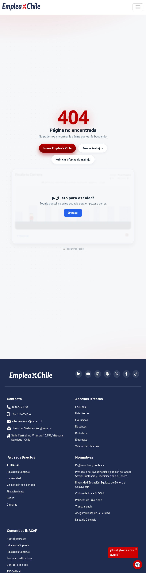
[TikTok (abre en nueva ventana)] (136, 374)
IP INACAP (13, 465)
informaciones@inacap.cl (27, 421)
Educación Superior (18, 545)
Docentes (81, 426)
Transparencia (83, 506)
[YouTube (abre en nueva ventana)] (88, 374)
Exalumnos (81, 420)
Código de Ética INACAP (89, 493)
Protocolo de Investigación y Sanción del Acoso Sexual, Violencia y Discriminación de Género (103, 474)
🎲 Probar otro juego (73, 249)
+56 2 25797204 (21, 414)
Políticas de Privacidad (88, 500)
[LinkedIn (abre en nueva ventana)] (78, 374)
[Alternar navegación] (138, 7)
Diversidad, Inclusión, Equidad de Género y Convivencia (100, 484)
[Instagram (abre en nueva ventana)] (97, 374)
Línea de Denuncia (85, 519)
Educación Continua (18, 472)
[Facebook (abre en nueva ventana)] (126, 374)
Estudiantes (82, 413)
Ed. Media (81, 407)
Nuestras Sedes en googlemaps (29, 428)
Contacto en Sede (17, 565)
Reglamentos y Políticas (89, 465)
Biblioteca (81, 433)
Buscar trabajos (93, 148)
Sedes (10, 498)
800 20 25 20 (20, 407)
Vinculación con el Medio (21, 485)
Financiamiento (16, 491)
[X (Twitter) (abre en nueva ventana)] (116, 374)
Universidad (14, 478)
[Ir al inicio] (21, 6)
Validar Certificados (87, 446)
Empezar (73, 212)
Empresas (81, 439)
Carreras (12, 504)
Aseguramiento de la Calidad (92, 513)
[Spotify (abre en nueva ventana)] (107, 374)
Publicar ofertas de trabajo (73, 159)
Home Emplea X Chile (57, 148)
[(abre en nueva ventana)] (31, 375)
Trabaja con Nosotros (19, 558)
